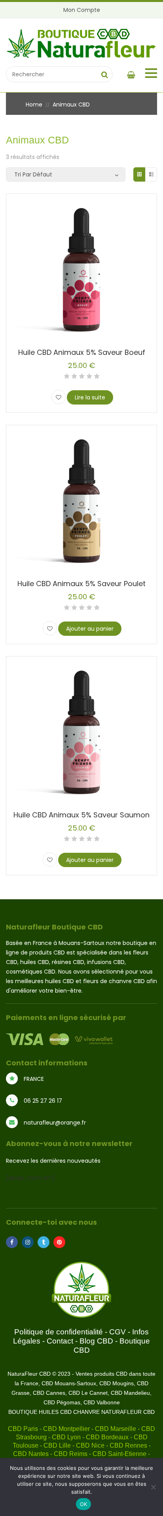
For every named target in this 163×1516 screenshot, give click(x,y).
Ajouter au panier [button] (90, 629)
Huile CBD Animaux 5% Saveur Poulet (81, 584)
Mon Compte (81, 10)
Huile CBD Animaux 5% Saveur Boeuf (81, 352)
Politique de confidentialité (58, 1332)
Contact (60, 1341)
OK (83, 1504)
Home (34, 104)
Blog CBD (96, 1341)
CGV (117, 1332)
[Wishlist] (58, 397)
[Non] (153, 1487)
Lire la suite (90, 397)
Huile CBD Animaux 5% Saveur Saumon (81, 815)
